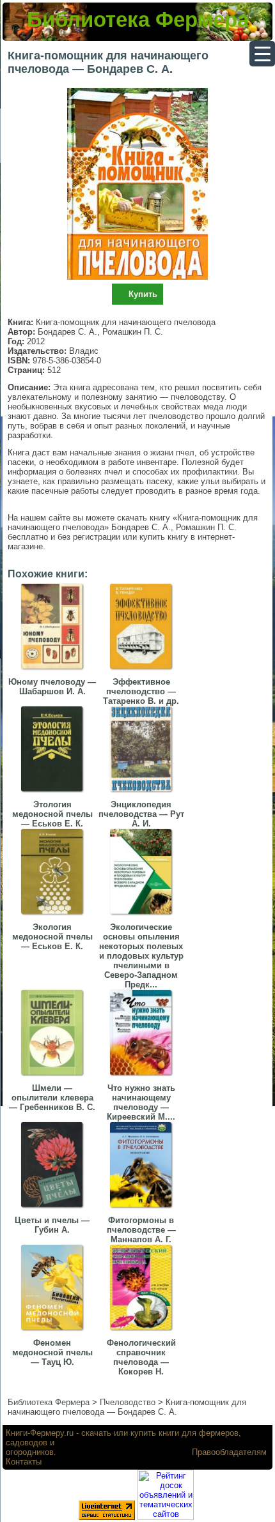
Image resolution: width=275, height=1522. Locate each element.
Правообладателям (229, 1452)
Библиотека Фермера (138, 19)
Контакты (24, 1461)
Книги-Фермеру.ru (40, 1433)
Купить (143, 294)
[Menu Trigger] (262, 53)
